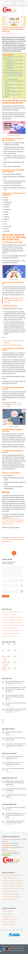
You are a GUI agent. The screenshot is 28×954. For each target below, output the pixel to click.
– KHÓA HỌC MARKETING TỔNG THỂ (12, 612)
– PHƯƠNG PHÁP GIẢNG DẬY (10, 919)
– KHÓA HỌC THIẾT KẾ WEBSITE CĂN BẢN (13, 625)
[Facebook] (22, 952)
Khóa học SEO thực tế (11, 522)
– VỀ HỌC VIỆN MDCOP (8, 911)
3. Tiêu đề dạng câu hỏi (12, 79)
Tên (21, 581)
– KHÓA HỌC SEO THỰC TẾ (9, 614)
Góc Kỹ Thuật (21, 1)
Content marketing (7, 33)
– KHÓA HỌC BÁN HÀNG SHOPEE (11, 630)
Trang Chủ (7, 1)
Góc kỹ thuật (14, 33)
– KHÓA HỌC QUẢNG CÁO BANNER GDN (12, 620)
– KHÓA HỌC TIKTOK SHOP (9, 636)
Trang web (21, 591)
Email (21, 586)
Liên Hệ (14, 3)
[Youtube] (25, 952)
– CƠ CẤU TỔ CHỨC (7, 914)
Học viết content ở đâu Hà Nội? (13, 345)
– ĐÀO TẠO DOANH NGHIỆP (9, 628)
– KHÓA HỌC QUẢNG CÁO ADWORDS (12, 617)
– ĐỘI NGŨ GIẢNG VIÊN (8, 922)
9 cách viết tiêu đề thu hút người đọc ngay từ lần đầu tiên (14, 300)
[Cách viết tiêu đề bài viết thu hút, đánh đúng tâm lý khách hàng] (14, 20)
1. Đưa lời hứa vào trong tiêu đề (14, 74)
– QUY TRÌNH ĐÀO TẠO (8, 916)
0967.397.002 (13, 851)
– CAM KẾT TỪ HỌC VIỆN (8, 924)
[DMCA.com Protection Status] (6, 855)
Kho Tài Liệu (13, 1)
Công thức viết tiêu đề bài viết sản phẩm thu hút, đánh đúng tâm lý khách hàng (13, 29)
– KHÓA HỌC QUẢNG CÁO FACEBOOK (12, 622)
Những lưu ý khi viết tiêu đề (13, 94)
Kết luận (6, 96)
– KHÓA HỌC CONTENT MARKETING (12, 633)
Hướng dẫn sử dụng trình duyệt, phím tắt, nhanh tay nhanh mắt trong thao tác (13, 539)
